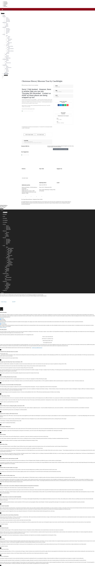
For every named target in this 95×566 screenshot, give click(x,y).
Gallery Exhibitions (6, 25)
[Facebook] (22, 149)
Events (40, 174)
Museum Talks (7, 271)
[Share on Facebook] (59, 105)
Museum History (9, 41)
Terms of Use (39, 196)
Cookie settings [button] (3, 301)
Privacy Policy (28, 196)
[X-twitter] (25, 149)
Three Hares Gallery (42, 173)
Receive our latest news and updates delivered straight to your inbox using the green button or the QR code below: (61, 146)
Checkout (1, 208)
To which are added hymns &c (37, 347)
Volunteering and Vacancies (8, 68)
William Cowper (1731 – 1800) (10, 249)
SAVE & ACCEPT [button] (3, 327)
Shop (7, 33)
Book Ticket (6, 73)
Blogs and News (7, 54)
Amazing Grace (7, 61)
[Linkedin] (63, 105)
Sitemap (43, 196)
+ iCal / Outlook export (40, 134)
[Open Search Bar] (1, 11)
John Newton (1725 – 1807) (10, 251)
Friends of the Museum (61, 172)
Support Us (5, 281)
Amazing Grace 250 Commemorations (8, 278)
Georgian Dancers (7, 72)
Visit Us (4, 16)
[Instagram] (28, 149)
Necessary (3, 319)
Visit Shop (6, 75)
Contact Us (5, 6)
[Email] (68, 105)
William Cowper (8, 37)
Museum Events (7, 233)
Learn (4, 34)
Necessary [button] (2, 318)
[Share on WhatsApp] (65, 105)
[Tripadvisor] (30, 149)
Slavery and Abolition (9, 43)
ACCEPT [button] (13, 301)
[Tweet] (61, 105)
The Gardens (5, 2)
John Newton (59, 187)
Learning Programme (7, 56)
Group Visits (41, 175)
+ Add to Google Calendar (29, 134)
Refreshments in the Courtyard (63, 115)
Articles (58, 189)
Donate (4, 5)
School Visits (8, 21)
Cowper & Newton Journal (10, 49)
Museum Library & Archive (10, 47)
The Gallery (5, 222)
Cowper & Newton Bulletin (10, 51)
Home (4, 15)
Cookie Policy (33, 196)
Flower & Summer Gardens (44, 172)
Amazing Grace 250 (8, 63)
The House (5, 1)
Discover (4, 27)
